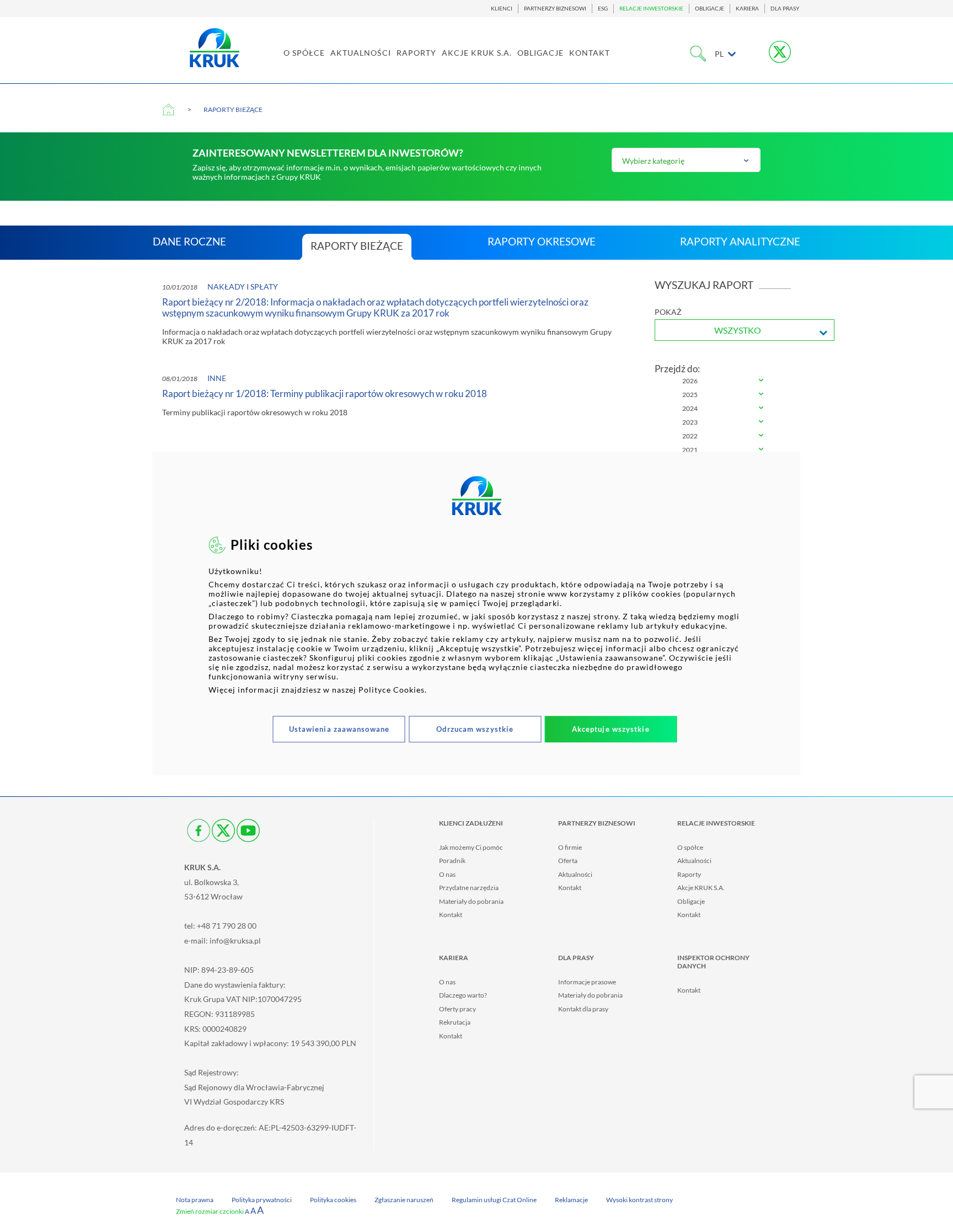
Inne (216, 378)
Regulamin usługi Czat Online (494, 1200)
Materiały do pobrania (471, 901)
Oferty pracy (457, 1009)
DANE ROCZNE (189, 241)
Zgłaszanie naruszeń (403, 1200)
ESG (603, 9)
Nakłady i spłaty (242, 286)
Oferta (567, 860)
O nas (447, 874)
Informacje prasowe (587, 982)
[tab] (723, 381)
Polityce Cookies (391, 690)
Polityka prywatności (262, 1200)
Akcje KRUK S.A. (701, 887)
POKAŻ (668, 312)
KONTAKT (589, 52)
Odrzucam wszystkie (474, 729)
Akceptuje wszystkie (611, 729)
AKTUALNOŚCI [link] (360, 52)
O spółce (690, 847)
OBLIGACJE (709, 9)
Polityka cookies (333, 1200)
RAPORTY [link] (416, 52)
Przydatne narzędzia (469, 887)
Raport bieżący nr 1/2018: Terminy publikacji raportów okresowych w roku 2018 (324, 393)
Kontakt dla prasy (583, 1009)
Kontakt (450, 914)
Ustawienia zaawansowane (339, 729)
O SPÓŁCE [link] (304, 52)
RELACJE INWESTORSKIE (651, 9)
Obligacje (691, 901)
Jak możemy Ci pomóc (471, 847)
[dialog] (476, 613)
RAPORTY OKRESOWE (542, 241)
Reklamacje (571, 1200)
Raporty (689, 874)
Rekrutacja (454, 1022)
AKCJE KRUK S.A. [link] (477, 52)
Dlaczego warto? (463, 995)
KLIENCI (501, 9)
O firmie (570, 847)
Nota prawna (194, 1200)
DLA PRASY (784, 9)
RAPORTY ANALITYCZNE (740, 241)
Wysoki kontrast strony (639, 1200)
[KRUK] (214, 47)
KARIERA (747, 9)
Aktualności (575, 874)
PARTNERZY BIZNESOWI (555, 9)
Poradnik (452, 860)
